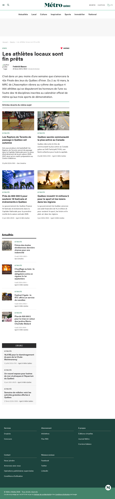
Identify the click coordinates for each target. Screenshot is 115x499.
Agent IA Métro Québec (59, 156)
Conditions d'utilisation (62, 494)
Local (33, 14)
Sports (68, 14)
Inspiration (56, 14)
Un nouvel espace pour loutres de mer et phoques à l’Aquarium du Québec (19, 376)
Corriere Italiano (84, 444)
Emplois (7, 433)
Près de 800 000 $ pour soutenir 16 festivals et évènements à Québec (14, 198)
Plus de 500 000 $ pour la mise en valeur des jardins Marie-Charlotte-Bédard (25, 320)
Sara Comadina (21, 163)
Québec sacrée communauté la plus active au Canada (53, 138)
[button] (3, 5)
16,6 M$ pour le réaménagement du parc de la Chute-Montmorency (19, 357)
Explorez (19, 345)
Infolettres (45, 433)
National (92, 14)
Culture (43, 14)
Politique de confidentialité (42, 494)
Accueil (5, 42)
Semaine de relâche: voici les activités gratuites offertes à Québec (17, 395)
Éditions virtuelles (85, 433)
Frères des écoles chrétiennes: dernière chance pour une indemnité (25, 249)
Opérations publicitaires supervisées (19, 470)
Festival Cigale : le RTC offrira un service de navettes (24, 297)
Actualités (23, 14)
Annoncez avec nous (12, 465)
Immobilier (79, 14)
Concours (8, 439)
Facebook (45, 460)
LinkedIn (44, 470)
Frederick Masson (20, 66)
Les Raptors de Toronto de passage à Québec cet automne (16, 139)
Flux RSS (45, 439)
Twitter (44, 465)
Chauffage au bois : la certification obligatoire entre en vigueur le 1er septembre (24, 273)
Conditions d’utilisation (13, 476)
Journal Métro (84, 439)
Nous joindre (9, 460)
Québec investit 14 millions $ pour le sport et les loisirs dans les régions (53, 198)
